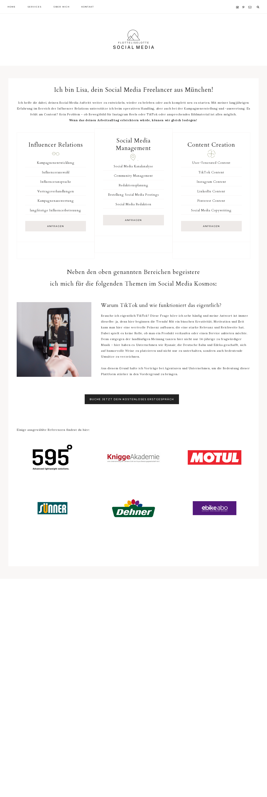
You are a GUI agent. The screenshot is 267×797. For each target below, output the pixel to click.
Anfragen (55, 226)
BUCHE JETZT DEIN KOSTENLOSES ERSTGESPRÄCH (132, 399)
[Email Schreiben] (251, 2)
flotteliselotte (133, 40)
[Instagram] (238, 2)
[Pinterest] (244, 2)
